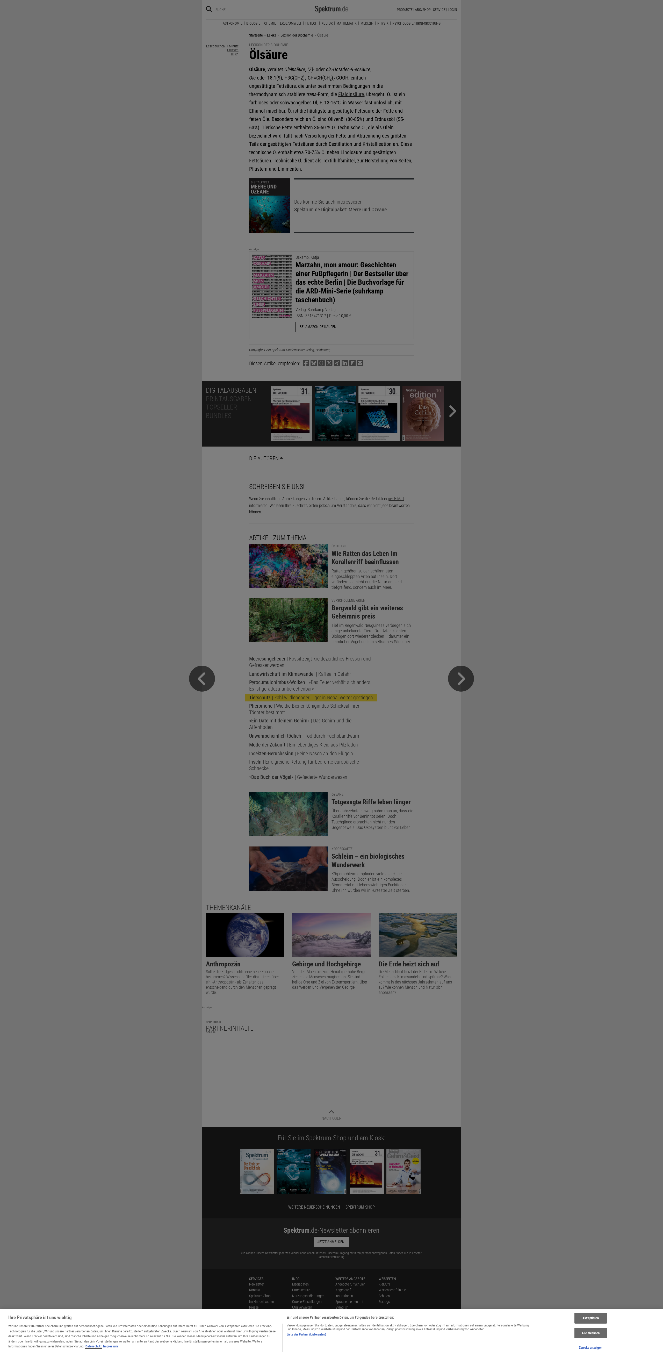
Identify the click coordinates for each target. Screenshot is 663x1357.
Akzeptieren (590, 1318)
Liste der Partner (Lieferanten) (306, 1334)
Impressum (110, 1346)
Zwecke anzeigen (590, 1347)
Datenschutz (93, 1346)
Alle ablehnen (591, 1333)
